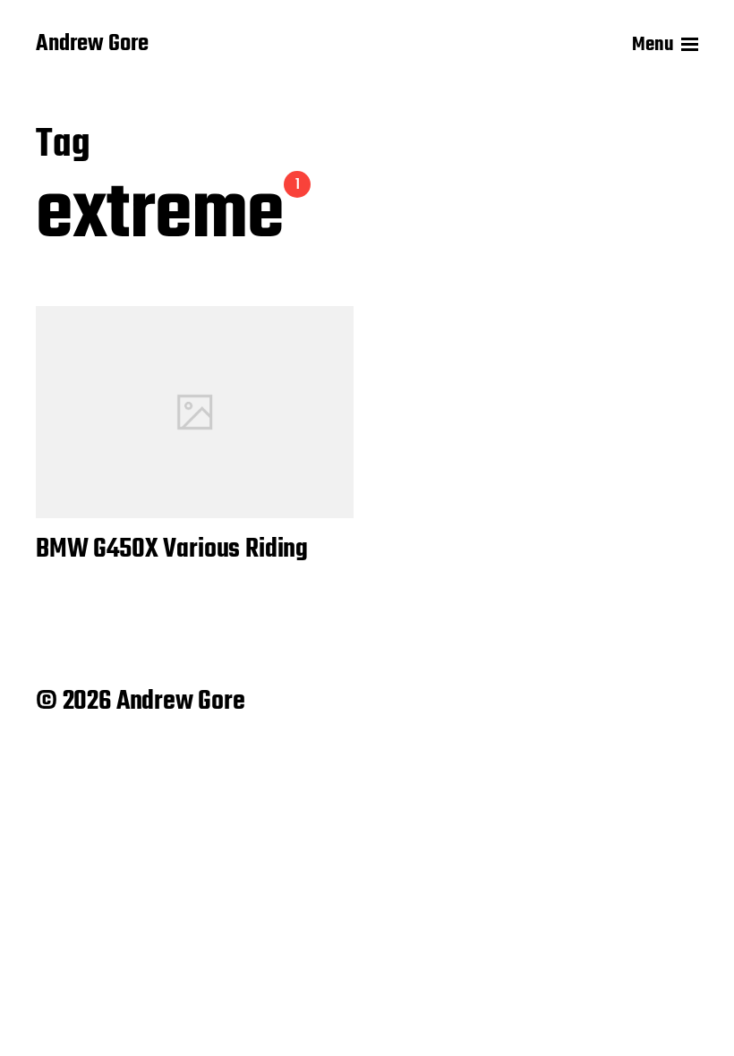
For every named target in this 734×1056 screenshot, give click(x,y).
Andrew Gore (92, 44)
